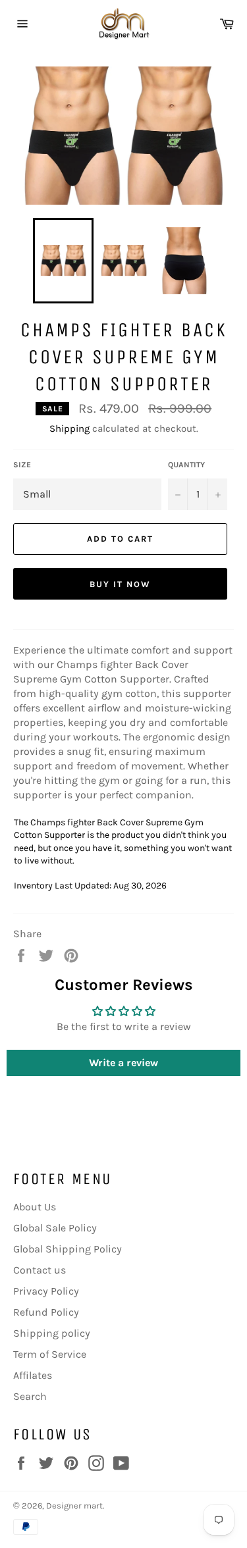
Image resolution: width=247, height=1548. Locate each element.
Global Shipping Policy (67, 1249)
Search (30, 1396)
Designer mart (74, 1505)
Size (22, 464)
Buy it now (120, 584)
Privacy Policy (46, 1291)
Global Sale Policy (55, 1228)
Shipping (69, 428)
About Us (34, 1206)
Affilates (32, 1375)
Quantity (186, 464)
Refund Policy (46, 1312)
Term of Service (49, 1354)
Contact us (39, 1270)
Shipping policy (51, 1333)
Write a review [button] (123, 1062)
